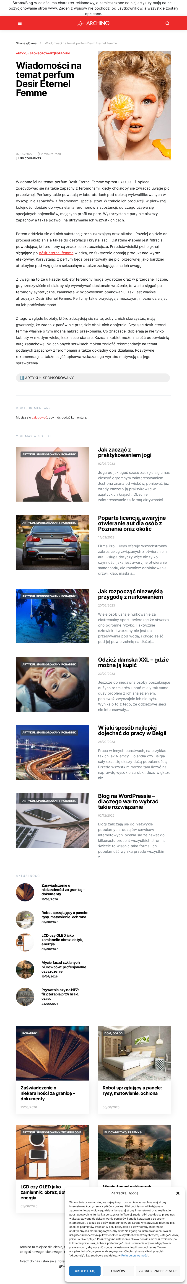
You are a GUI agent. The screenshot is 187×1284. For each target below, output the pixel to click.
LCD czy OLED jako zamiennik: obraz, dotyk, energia (62, 939)
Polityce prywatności (134, 1255)
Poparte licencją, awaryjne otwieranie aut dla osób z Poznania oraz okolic (132, 523)
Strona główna (26, 43)
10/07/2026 (50, 976)
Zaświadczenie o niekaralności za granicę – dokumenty (63, 889)
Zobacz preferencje (158, 1271)
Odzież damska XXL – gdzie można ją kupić (133, 662)
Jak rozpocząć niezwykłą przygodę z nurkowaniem (130, 594)
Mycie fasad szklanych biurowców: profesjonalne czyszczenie (64, 966)
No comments (30, 158)
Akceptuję (85, 1271)
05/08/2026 (50, 949)
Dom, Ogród (113, 1033)
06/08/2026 (50, 922)
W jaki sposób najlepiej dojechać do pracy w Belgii (132, 730)
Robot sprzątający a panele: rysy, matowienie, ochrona (65, 914)
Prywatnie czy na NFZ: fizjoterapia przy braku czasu (61, 994)
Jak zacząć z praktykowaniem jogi (125, 452)
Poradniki (29, 1033)
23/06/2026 (50, 1003)
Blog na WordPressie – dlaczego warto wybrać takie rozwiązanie (128, 801)
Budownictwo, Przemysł (123, 1132)
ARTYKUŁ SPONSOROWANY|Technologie (51, 1132)
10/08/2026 (50, 899)
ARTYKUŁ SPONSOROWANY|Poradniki (43, 53)
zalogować (39, 417)
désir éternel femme (56, 253)
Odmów (118, 1271)
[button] (178, 1193)
